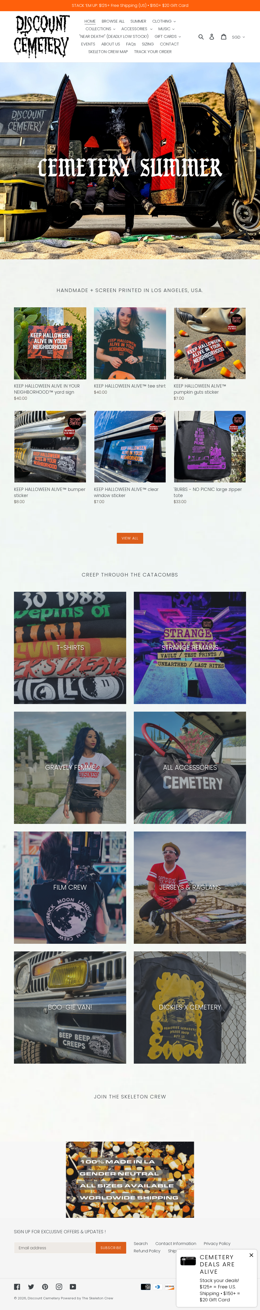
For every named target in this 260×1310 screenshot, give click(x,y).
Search (141, 1244)
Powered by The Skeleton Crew (87, 1298)
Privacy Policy (217, 1244)
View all (130, 538)
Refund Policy (147, 1251)
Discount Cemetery (44, 1298)
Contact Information (175, 1244)
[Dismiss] (251, 1256)
